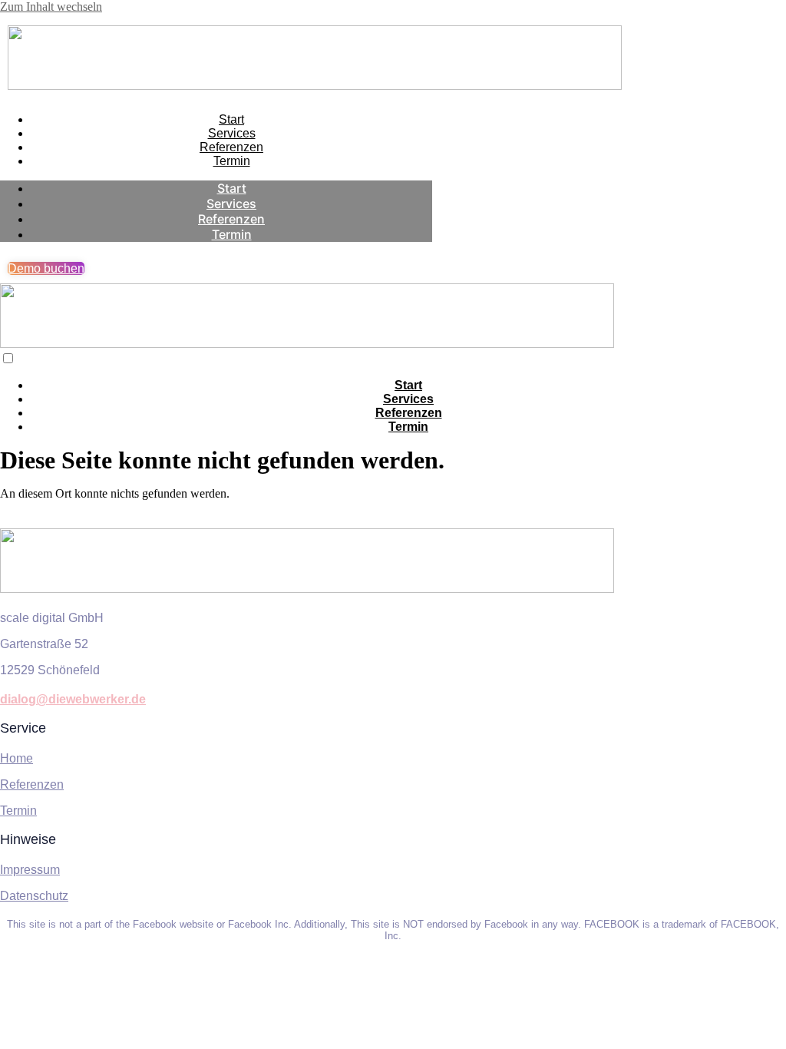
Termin (231, 160)
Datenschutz (34, 895)
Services (232, 133)
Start (231, 119)
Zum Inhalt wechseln (51, 6)
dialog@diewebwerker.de (73, 699)
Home (16, 758)
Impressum (30, 869)
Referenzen (231, 147)
